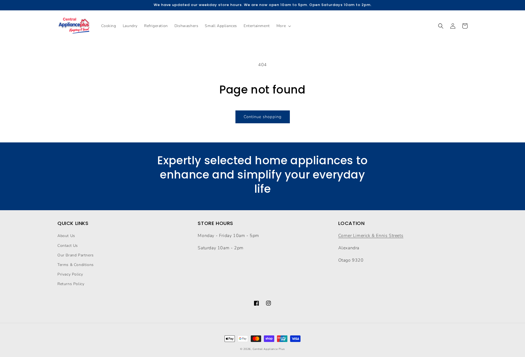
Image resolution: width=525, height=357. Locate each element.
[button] (283, 26)
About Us (66, 235)
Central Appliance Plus (269, 349)
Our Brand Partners (75, 255)
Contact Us (67, 245)
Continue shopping (263, 116)
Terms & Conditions (75, 264)
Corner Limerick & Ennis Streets (371, 236)
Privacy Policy (70, 274)
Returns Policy (70, 283)
